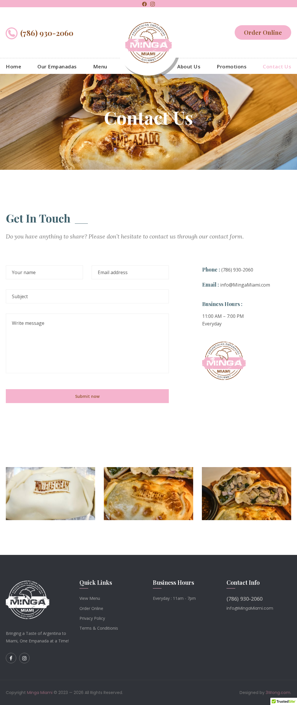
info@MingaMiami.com (245, 285)
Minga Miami (39, 692)
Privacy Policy (92, 618)
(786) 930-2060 (46, 33)
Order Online (263, 32)
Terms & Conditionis (98, 628)
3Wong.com (278, 692)
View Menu (89, 598)
